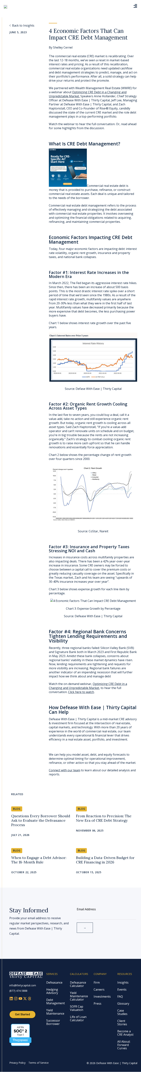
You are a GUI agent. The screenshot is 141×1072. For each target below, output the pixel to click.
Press (97, 1003)
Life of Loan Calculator (78, 1018)
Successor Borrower (53, 1022)
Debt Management (55, 1001)
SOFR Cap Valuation (76, 1008)
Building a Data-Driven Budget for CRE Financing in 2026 (105, 859)
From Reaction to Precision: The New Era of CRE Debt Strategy (103, 818)
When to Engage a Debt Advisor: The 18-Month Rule (38, 859)
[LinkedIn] (11, 999)
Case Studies (122, 1012)
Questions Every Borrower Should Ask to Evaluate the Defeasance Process (40, 820)
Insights (123, 982)
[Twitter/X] (25, 999)
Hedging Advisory (52, 991)
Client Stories (122, 1022)
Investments (102, 996)
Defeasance (54, 982)
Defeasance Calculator (78, 984)
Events (121, 989)
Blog (16, 808)
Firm (97, 982)
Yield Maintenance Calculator (79, 996)
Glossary (123, 1003)
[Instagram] (16, 999)
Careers (99, 989)
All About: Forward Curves (123, 1045)
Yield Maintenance (55, 1012)
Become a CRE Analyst (125, 1033)
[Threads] (29, 999)
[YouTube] (21, 999)
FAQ (120, 996)
